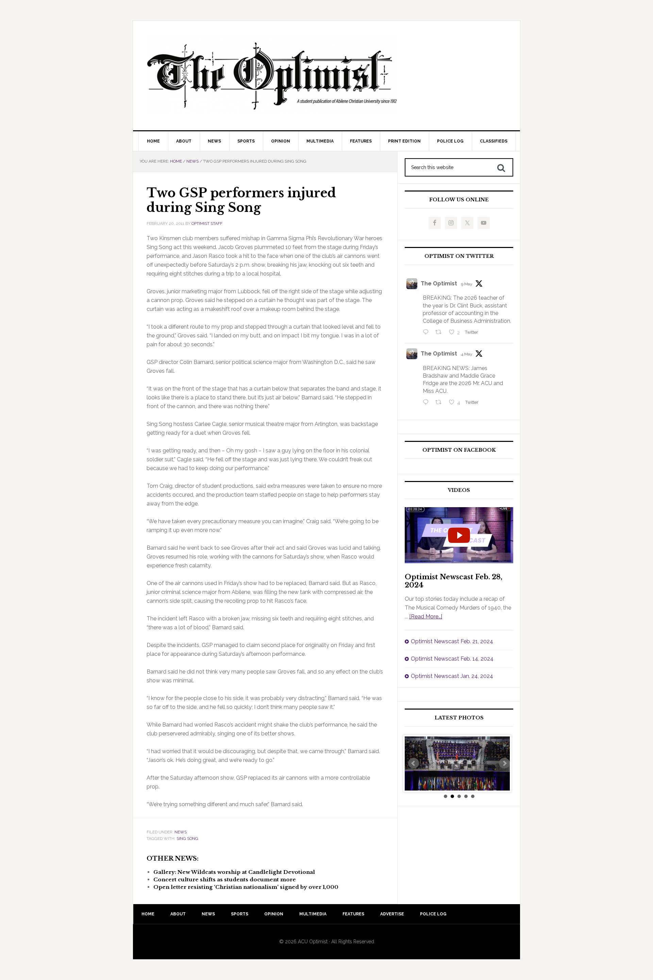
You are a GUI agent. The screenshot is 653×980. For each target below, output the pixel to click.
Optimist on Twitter (459, 256)
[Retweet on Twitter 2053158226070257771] (440, 333)
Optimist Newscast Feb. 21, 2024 (452, 641)
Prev (413, 763)
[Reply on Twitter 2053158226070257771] (427, 333)
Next (504, 763)
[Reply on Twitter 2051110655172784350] (427, 403)
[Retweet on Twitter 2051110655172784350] (440, 403)
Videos (459, 490)
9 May (466, 284)
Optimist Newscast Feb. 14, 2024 (452, 658)
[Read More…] (425, 616)
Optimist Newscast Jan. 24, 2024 (452, 676)
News (180, 832)
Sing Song (187, 838)
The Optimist (439, 283)
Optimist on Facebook (459, 450)
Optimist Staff (206, 223)
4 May (466, 354)
